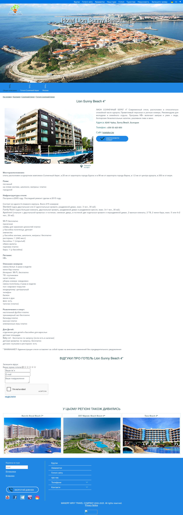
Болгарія (16, 97)
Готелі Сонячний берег (45, 97)
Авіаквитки (100, 1)
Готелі (121, 1)
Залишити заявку (159, 1)
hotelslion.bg (108, 132)
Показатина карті (87, 166)
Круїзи (77, 1)
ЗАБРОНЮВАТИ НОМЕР (112, 139)
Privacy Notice (91, 505)
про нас (55, 477)
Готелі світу (87, 1)
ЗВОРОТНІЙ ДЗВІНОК (24, 489)
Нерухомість (143, 1)
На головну (7, 97)
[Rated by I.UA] (91, 511)
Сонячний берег (28, 97)
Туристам (131, 1)
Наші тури (111, 1)
